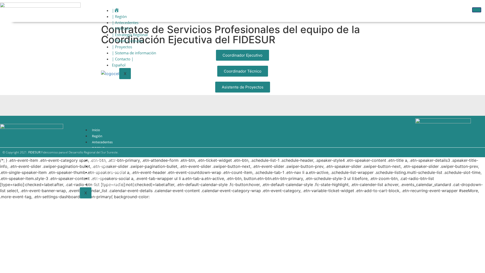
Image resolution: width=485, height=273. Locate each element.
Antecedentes (102, 142)
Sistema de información (109, 172)
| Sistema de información (134, 52)
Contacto (99, 178)
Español (119, 64)
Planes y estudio (104, 160)
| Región (119, 16)
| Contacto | (122, 58)
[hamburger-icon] (476, 9)
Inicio (96, 130)
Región (97, 136)
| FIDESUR (121, 28)
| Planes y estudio (127, 40)
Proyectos (99, 166)
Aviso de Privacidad (106, 184)
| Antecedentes (125, 22)
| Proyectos (122, 46)
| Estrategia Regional (130, 34)
